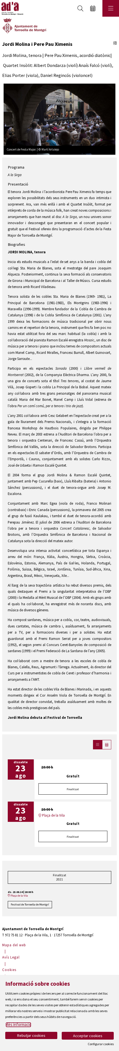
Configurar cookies (101, 1044)
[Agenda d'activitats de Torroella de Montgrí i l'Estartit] (11, 8)
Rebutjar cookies (31, 1035)
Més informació (18, 1024)
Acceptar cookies (87, 1035)
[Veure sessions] (97, 745)
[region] (59, 118)
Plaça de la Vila (53, 815)
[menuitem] (14, 945)
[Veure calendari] (106, 745)
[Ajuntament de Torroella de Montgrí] (24, 25)
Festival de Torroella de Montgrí (30, 904)
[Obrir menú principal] (110, 8)
